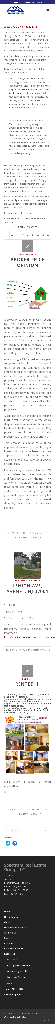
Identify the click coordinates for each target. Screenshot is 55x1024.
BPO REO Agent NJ (13, 948)
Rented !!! (27, 684)
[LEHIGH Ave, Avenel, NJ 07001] (27, 565)
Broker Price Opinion (28, 262)
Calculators (11, 959)
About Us (8, 922)
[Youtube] (48, 1020)
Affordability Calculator (18, 971)
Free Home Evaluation (15, 927)
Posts (9, 982)
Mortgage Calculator (17, 976)
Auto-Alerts (10, 932)
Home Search (11, 916)
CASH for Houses (14, 988)
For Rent (27, 678)
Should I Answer (17, 93)
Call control (44, 89)
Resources (9, 953)
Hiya (23, 89)
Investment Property (27, 580)
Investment (10, 943)
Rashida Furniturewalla (27, 537)
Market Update (13, 994)
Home (7, 911)
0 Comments (37, 533)
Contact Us (9, 937)
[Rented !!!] (27, 671)
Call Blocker (32, 89)
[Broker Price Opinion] (27, 246)
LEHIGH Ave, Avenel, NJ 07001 (27, 588)
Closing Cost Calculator (18, 965)
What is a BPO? (27, 254)
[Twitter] (44, 1020)
